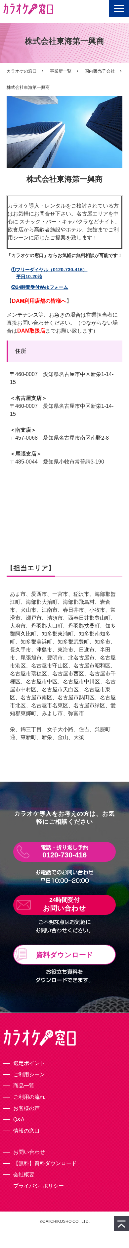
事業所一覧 (60, 71)
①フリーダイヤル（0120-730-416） (49, 273)
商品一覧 (23, 1086)
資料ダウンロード (64, 955)
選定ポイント (29, 1063)
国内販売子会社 (100, 71)
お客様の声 (26, 1108)
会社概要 (23, 1174)
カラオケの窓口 (22, 71)
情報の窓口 (26, 1131)
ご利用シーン (29, 1074)
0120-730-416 (64, 855)
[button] (119, 8)
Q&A (18, 1119)
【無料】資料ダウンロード (45, 1163)
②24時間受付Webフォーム (39, 287)
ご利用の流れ (29, 1097)
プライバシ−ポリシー (38, 1186)
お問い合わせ (64, 908)
